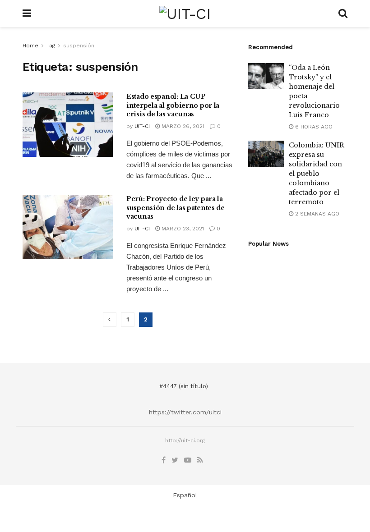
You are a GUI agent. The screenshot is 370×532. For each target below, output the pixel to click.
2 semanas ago (316, 214)
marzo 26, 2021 (182, 126)
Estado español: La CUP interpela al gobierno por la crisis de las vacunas (172, 105)
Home (30, 45)
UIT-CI (142, 126)
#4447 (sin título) (183, 386)
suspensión (78, 45)
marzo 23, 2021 (182, 228)
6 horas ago (313, 127)
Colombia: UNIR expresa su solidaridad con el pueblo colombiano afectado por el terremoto (316, 173)
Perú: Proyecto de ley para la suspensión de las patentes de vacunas (175, 207)
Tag (50, 45)
